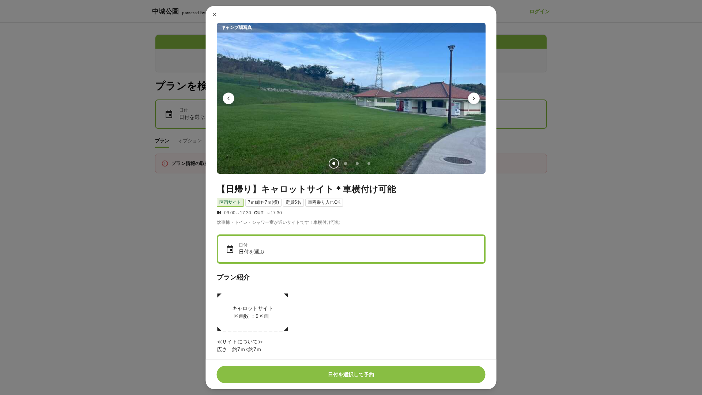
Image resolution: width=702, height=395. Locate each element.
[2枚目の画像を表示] (345, 163)
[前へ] (228, 98)
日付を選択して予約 (351, 374)
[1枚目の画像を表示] (333, 163)
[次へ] (474, 98)
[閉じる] (215, 15)
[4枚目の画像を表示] (368, 163)
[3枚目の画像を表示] (356, 163)
